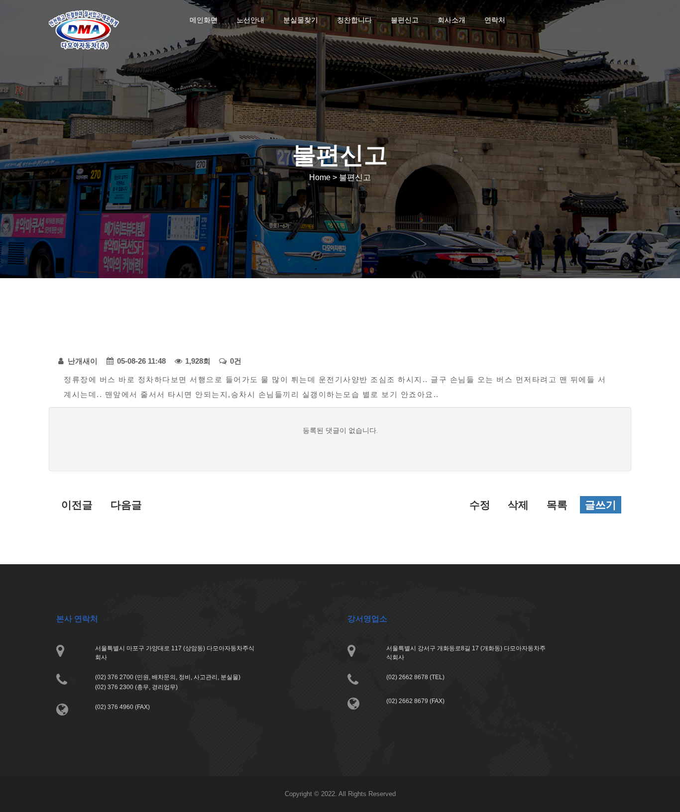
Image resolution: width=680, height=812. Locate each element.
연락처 (494, 20)
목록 (557, 505)
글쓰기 (600, 505)
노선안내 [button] (250, 20)
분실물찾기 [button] (300, 20)
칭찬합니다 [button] (354, 20)
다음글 (126, 505)
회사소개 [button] (451, 20)
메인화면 (204, 20)
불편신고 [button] (405, 20)
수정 (479, 505)
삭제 (518, 505)
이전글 (77, 505)
